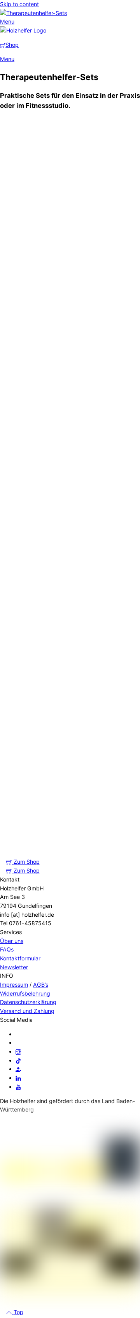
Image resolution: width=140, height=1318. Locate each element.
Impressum (14, 984)
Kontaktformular (20, 958)
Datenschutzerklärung (28, 1002)
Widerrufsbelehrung (25, 993)
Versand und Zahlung (27, 1011)
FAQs (7, 949)
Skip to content (19, 4)
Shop (12, 44)
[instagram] (18, 1051)
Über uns (11, 941)
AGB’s (40, 984)
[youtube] (18, 1086)
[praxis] (18, 1069)
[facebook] (18, 1034)
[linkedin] (18, 1077)
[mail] (18, 1042)
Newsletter (14, 967)
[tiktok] (18, 1060)
